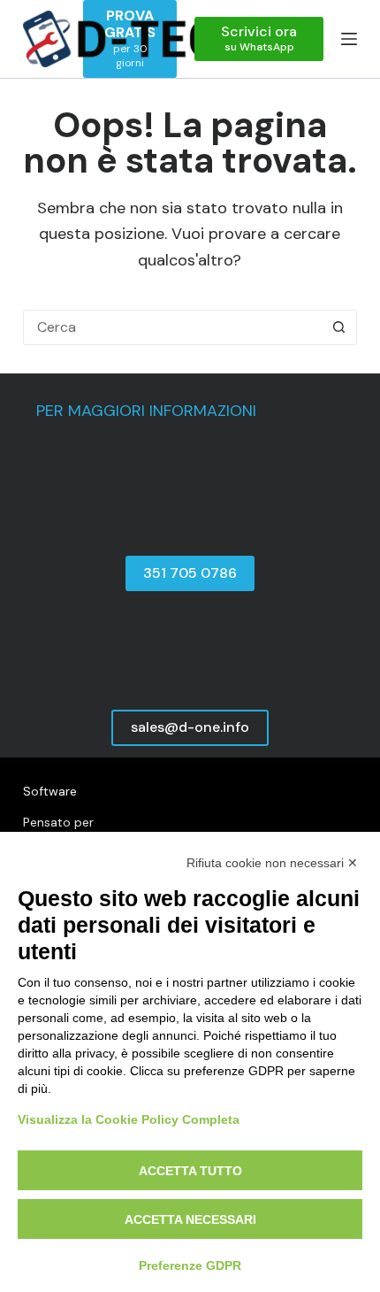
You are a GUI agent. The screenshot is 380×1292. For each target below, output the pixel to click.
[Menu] (349, 39)
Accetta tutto (190, 1171)
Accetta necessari (190, 1219)
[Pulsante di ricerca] (338, 327)
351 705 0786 (190, 573)
